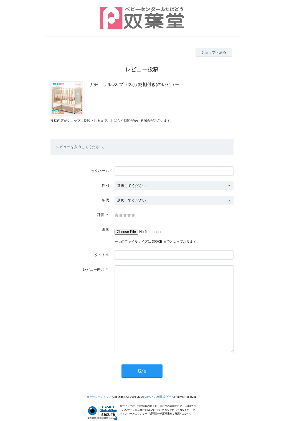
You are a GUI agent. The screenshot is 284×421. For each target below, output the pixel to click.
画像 (105, 229)
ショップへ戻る (213, 52)
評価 (100, 215)
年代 (105, 200)
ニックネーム (98, 171)
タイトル (102, 255)
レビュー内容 (93, 269)
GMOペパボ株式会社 (158, 396)
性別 (105, 185)
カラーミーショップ (99, 396)
